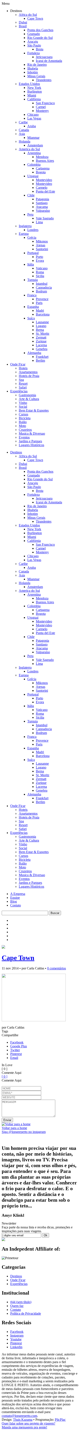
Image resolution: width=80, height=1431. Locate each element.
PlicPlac (60, 1419)
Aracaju (32, 41)
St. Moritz (42, 333)
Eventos (24, 437)
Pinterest (16, 1054)
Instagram (16, 1335)
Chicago (33, 114)
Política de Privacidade (25, 1313)
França (31, 295)
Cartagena (42, 168)
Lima (39, 222)
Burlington (34, 91)
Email (14, 1058)
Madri (40, 310)
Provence (42, 299)
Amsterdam (35, 145)
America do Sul (29, 149)
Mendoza (42, 157)
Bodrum (41, 291)
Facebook (16, 1042)
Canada (24, 130)
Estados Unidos (29, 84)
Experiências (19, 391)
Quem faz (16, 1306)
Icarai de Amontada (49, 61)
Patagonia (42, 199)
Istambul (41, 283)
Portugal (33, 253)
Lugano (41, 326)
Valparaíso (43, 210)
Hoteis (23, 368)
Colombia (34, 164)
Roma (40, 272)
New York (34, 87)
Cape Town (35, 18)
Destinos (16, 452)
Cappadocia (44, 287)
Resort (23, 383)
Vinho (23, 403)
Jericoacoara (44, 57)
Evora (40, 260)
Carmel (41, 107)
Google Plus (18, 1046)
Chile (31, 195)
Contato (15, 905)
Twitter (15, 1050)
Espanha (33, 306)
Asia (22, 134)
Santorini (42, 249)
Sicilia (40, 276)
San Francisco (45, 103)
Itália (30, 264)
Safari (23, 387)
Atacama (42, 207)
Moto (22, 426)
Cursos (23, 414)
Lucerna (41, 345)
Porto (39, 257)
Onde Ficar (17, 364)
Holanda (24, 141)
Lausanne (42, 322)
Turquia (32, 280)
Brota (39, 49)
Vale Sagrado (45, 218)
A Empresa (17, 894)
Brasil (23, 26)
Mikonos (42, 241)
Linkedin (16, 1347)
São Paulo (34, 45)
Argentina (34, 153)
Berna (40, 330)
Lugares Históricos (31, 445)
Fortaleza (33, 53)
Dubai (23, 22)
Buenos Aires (45, 160)
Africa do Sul (28, 14)
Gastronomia (27, 395)
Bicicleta (25, 418)
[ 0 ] (4, 1076)
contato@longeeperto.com (19, 1416)
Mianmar (33, 137)
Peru (30, 214)
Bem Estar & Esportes (34, 410)
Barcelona (42, 314)
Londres (32, 230)
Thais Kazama (22, 1419)
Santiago (42, 203)
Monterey (42, 111)
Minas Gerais (36, 76)
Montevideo (44, 180)
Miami (31, 95)
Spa (21, 380)
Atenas (40, 245)
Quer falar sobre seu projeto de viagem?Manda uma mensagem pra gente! (28, 1425)
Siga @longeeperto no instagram (24, 1132)
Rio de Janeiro (37, 64)
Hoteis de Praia (29, 376)
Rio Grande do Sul (40, 37)
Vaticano (42, 268)
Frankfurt (42, 356)
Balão (23, 422)
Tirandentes (43, 80)
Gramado (33, 34)
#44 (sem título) (20, 1302)
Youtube (16, 1339)
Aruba (31, 126)
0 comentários (56, 968)
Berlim (40, 360)
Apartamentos (28, 372)
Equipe (15, 897)
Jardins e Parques (30, 441)
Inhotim (32, 72)
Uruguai (32, 176)
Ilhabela (32, 68)
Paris (39, 303)
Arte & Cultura (29, 399)
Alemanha (34, 353)
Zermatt (41, 337)
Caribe (23, 122)
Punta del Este (45, 191)
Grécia (31, 237)
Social (23, 406)
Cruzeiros (25, 429)
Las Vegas (34, 118)
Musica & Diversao (32, 433)
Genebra (41, 349)
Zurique (41, 341)
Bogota (41, 172)
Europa (24, 233)
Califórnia (34, 99)
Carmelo (41, 187)
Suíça (31, 318)
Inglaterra (25, 226)
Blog (13, 901)
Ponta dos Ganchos (40, 30)
